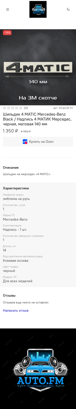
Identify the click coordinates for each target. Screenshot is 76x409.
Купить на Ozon (41, 141)
